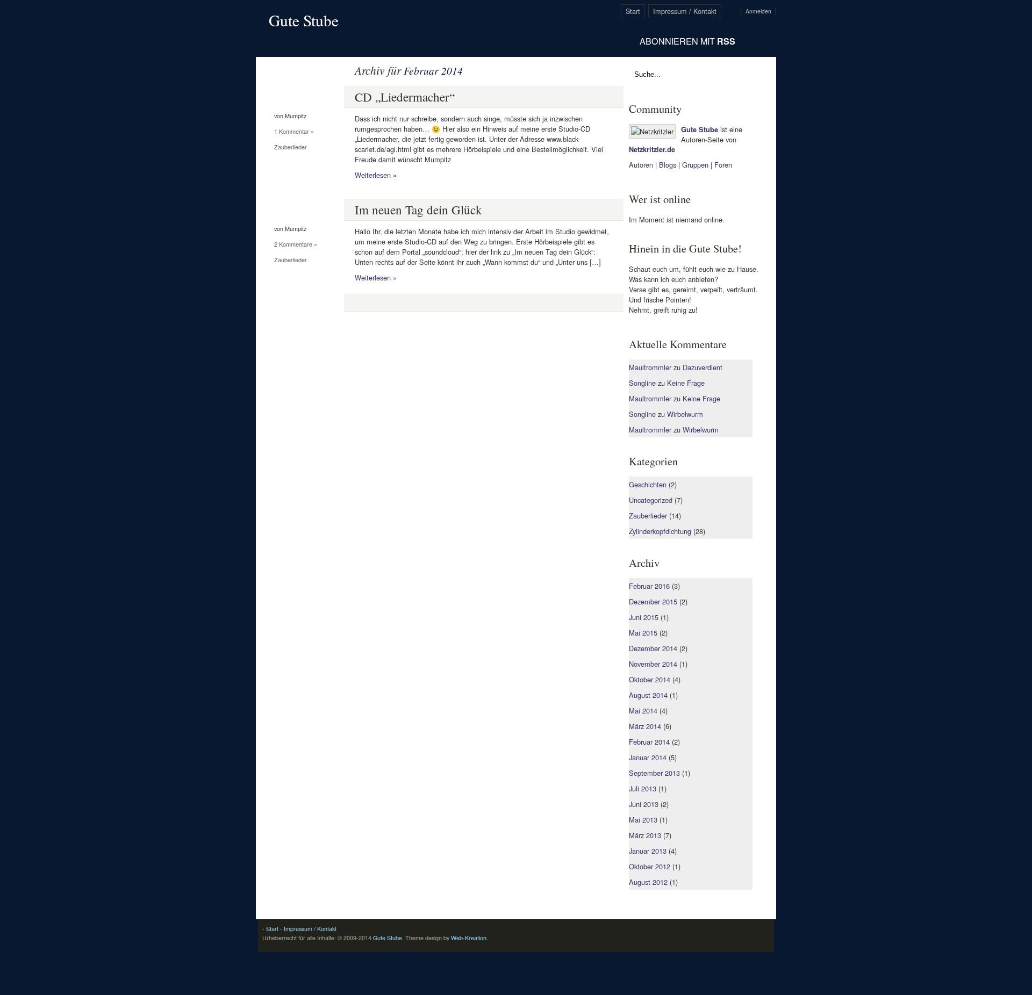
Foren (723, 165)
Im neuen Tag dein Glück (418, 209)
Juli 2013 (642, 788)
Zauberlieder (290, 147)
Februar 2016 (649, 586)
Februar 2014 (649, 742)
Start (633, 11)
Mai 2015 (643, 633)
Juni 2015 (643, 617)
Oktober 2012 (649, 866)
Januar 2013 (647, 851)
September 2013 (654, 773)
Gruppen (695, 165)
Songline (642, 383)
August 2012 (648, 882)
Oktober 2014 (649, 679)
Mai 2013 (643, 819)
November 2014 (653, 664)
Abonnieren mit (687, 40)
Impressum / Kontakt (684, 11)
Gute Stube (304, 20)
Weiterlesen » (376, 175)
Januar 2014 (647, 757)
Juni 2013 (643, 804)
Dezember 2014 (653, 648)
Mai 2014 (643, 710)
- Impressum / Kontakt (307, 929)
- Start (270, 929)
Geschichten (647, 484)
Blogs (667, 165)
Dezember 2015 (653, 601)
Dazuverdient (702, 367)
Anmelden (758, 11)
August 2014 (648, 695)
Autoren (641, 165)
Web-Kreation (468, 938)
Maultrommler (650, 367)
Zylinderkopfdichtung (660, 531)
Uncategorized (650, 500)
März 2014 (645, 726)
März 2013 (645, 835)
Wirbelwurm (685, 414)
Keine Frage (686, 383)
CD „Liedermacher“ (405, 97)
